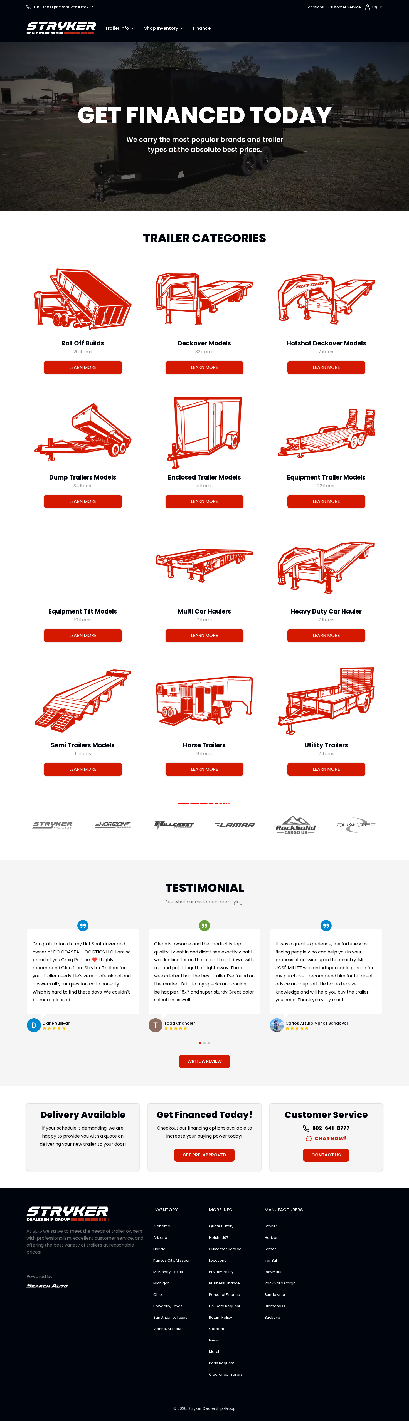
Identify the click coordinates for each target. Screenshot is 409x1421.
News (214, 1340)
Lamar (270, 1249)
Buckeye (272, 1317)
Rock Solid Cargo (280, 1283)
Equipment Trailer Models (326, 477)
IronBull (271, 1260)
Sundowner (275, 1294)
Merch (214, 1351)
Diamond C (275, 1306)
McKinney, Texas (168, 1271)
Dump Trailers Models (82, 477)
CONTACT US (326, 1155)
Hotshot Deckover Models (326, 343)
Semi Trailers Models (83, 745)
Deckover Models (204, 343)
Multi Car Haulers (204, 611)
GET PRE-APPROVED (204, 1155)
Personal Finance (224, 1294)
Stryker (271, 1226)
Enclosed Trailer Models (204, 477)
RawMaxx (273, 1271)
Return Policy (220, 1317)
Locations (315, 7)
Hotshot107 (218, 1237)
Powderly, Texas (168, 1306)
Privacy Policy (221, 1271)
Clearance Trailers (226, 1374)
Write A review (204, 1061)
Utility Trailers (326, 745)
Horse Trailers (204, 745)
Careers (216, 1328)
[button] (124, 28)
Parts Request (221, 1363)
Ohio (157, 1294)
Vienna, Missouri (168, 1328)
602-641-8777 (330, 1128)
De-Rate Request (224, 1306)
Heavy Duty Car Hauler (326, 611)
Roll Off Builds (82, 343)
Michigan (161, 1283)
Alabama (161, 1226)
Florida (159, 1249)
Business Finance (224, 1283)
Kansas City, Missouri (172, 1260)
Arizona (160, 1237)
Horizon (272, 1237)
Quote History (221, 1226)
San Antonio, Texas (170, 1317)
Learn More (83, 367)
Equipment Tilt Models (82, 611)
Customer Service (344, 7)
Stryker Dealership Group (212, 1408)
